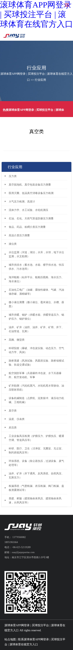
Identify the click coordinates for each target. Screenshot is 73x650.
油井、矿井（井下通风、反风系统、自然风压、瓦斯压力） (36, 475)
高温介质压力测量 (19, 235)
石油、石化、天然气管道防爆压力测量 (31, 218)
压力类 (13, 176)
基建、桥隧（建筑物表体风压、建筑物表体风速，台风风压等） (35, 500)
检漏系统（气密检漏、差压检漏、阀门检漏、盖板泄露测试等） (36, 487)
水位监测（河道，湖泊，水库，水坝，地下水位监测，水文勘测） (36, 254)
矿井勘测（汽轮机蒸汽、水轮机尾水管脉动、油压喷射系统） (36, 387)
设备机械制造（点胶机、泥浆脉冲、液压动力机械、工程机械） (36, 400)
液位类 (13, 243)
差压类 (13, 427)
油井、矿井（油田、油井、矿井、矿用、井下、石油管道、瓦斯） (36, 329)
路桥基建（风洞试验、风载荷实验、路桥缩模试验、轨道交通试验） (36, 362)
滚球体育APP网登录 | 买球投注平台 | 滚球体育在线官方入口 (36, 14)
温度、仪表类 (17, 419)
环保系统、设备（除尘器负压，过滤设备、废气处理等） (36, 463)
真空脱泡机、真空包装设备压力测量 (30, 184)
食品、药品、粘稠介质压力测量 (27, 226)
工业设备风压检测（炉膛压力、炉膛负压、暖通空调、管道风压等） (36, 438)
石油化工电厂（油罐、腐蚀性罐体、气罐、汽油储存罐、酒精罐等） (36, 291)
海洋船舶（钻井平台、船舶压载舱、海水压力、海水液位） (36, 279)
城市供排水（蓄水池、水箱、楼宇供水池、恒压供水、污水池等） (36, 266)
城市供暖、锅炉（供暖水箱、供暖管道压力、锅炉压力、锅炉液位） (36, 316)
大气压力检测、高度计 (22, 201)
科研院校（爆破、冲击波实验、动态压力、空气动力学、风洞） (36, 350)
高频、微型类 (17, 339)
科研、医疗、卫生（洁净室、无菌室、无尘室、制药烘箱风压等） (36, 450)
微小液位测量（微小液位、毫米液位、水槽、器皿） (36, 304)
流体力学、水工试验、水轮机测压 (28, 209)
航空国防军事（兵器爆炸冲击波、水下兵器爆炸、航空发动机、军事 (35, 375)
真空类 (13, 410)
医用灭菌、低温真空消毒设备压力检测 (31, 193)
